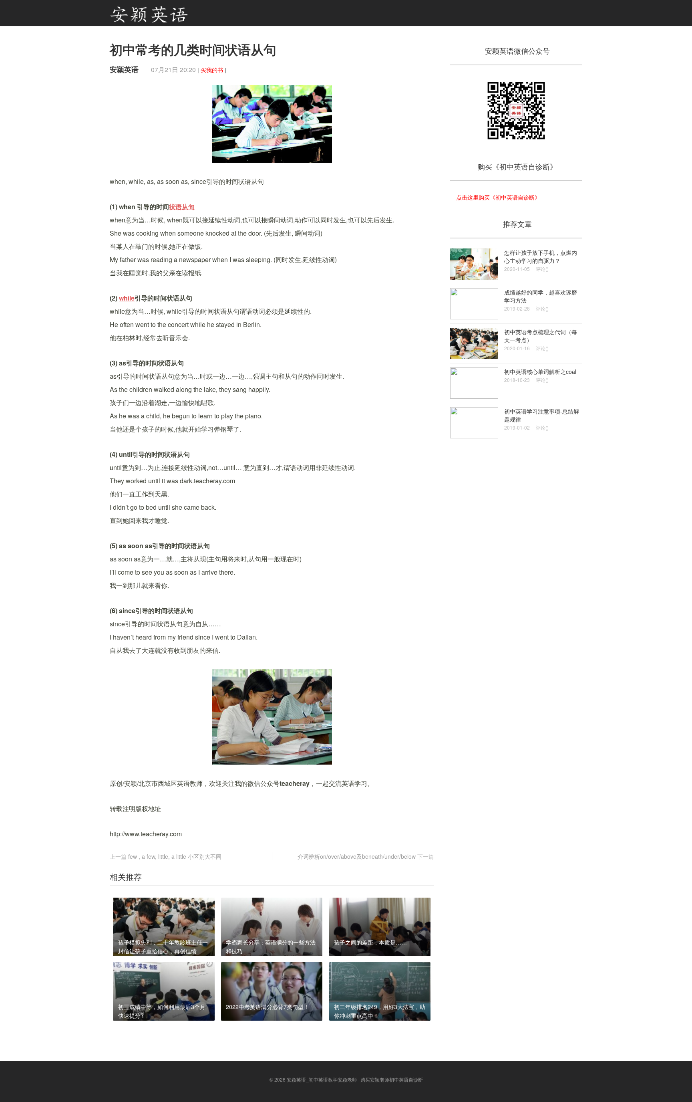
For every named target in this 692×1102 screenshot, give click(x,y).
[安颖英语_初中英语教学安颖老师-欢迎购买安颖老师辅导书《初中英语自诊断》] (149, 13)
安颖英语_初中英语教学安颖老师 (322, 1079)
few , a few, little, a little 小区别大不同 (174, 856)
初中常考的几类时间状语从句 (193, 49)
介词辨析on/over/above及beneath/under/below (357, 856)
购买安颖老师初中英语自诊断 (391, 1079)
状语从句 (182, 206)
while (127, 298)
